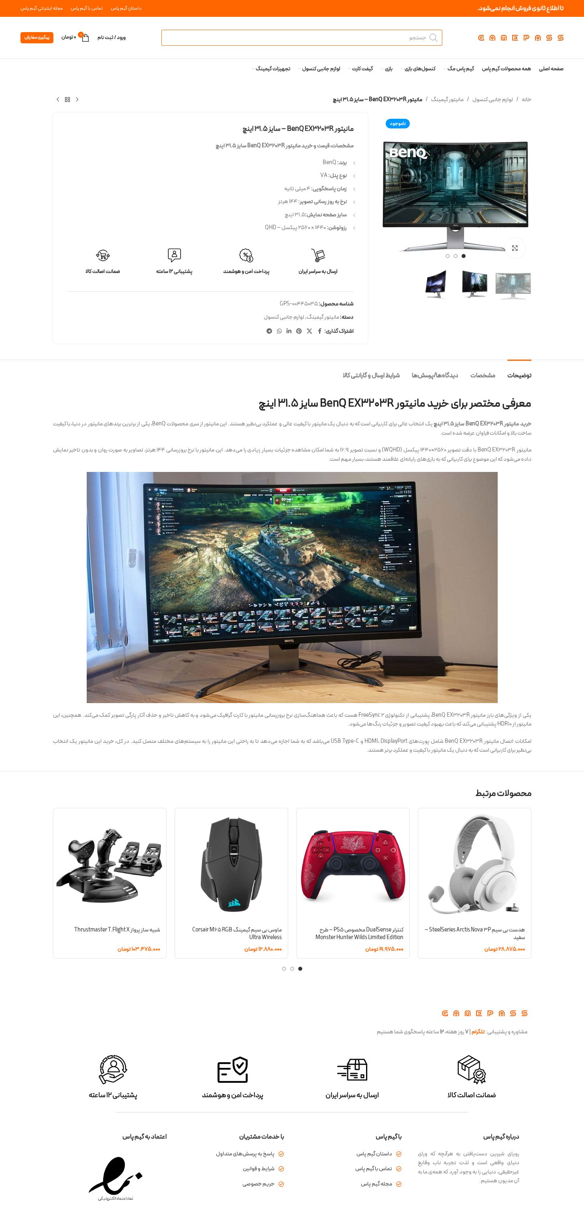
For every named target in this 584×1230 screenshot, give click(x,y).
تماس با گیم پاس (373, 1169)
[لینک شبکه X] (309, 331)
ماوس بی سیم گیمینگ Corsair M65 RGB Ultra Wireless (237, 934)
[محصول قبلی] (77, 100)
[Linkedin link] (289, 331)
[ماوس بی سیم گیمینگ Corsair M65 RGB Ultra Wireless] (231, 864)
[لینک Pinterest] (299, 331)
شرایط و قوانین (259, 1169)
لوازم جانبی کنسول (492, 100)
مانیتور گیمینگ (447, 100)
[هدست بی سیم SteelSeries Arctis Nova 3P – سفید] (474, 864)
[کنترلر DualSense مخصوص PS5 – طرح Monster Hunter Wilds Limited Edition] (353, 864)
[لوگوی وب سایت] (521, 37)
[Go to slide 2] (456, 256)
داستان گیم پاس (374, 1154)
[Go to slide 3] (448, 256)
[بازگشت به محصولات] (67, 100)
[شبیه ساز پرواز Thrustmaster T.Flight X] (109, 864)
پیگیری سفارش (36, 37)
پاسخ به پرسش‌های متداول (245, 1154)
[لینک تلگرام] (269, 331)
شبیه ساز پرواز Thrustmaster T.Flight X (117, 930)
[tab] (519, 372)
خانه (526, 100)
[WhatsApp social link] (279, 331)
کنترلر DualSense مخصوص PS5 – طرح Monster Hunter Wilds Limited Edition (359, 934)
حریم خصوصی (258, 1184)
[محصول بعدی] (58, 100)
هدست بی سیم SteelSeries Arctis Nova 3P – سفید (475, 934)
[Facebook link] (319, 331)
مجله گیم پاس (376, 1184)
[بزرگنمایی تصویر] (515, 248)
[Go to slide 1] (464, 256)
